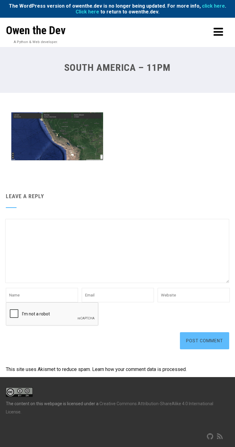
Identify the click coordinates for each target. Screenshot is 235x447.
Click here (87, 12)
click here (213, 6)
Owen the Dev (35, 30)
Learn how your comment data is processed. (139, 369)
